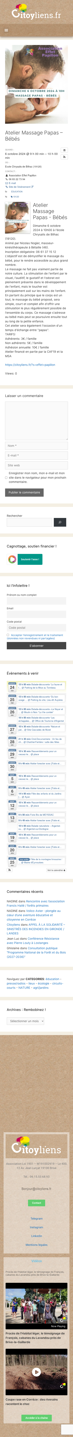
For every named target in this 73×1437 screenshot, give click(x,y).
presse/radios (16, 983)
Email (10, 608)
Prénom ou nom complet (22, 595)
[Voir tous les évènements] (64, 150)
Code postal (14, 621)
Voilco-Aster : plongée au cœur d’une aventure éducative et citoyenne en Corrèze (34, 915)
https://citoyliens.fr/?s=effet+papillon (30, 364)
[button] (6, 30)
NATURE (24, 987)
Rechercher (14, 515)
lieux (32, 983)
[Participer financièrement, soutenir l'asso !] (24, 563)
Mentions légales (37, 1245)
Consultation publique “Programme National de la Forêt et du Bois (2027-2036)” (36, 952)
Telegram (37, 1218)
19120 (16, 196)
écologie (43, 983)
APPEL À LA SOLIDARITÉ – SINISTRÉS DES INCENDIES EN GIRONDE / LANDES (36, 929)
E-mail (12, 183)
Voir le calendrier (55, 870)
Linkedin (36, 1236)
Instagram (36, 1227)
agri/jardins (41, 987)
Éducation (16, 191)
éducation (52, 979)
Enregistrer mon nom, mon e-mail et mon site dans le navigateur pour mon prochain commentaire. (37, 477)
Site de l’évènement (19, 186)
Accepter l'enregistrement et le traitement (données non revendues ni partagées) (35, 636)
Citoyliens (13, 924)
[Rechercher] (60, 522)
